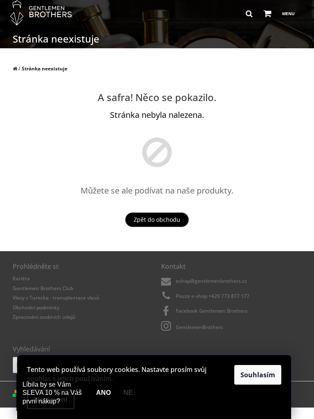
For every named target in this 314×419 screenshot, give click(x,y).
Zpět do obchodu (157, 219)
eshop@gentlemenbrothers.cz (211, 280)
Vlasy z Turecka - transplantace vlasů (56, 297)
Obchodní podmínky (36, 307)
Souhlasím (257, 374)
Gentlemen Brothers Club (43, 288)
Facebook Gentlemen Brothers (212, 310)
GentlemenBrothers (199, 327)
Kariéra (21, 278)
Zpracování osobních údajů (44, 316)
